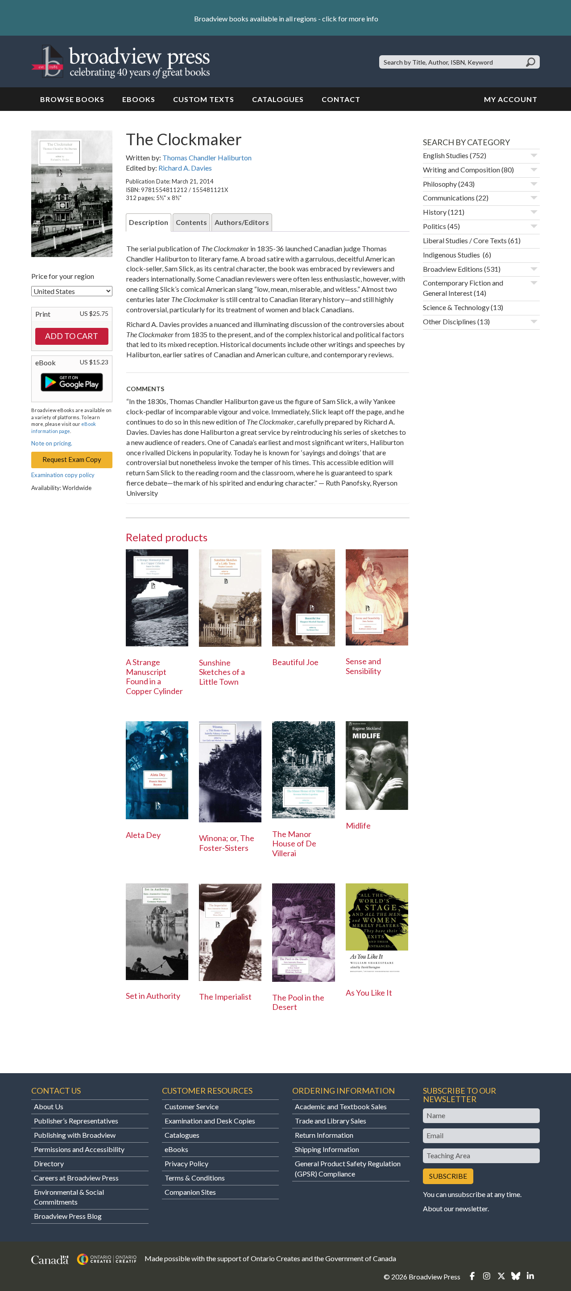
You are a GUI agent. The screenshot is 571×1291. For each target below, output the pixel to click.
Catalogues (278, 99)
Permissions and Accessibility (79, 1149)
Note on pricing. (51, 443)
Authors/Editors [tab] (242, 222)
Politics (434, 226)
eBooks (138, 99)
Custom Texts (203, 99)
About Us (48, 1106)
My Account (511, 99)
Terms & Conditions (195, 1177)
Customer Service (192, 1106)
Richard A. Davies (185, 167)
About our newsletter (455, 1208)
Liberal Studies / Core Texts (465, 240)
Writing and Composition (461, 169)
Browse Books (72, 99)
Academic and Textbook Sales (341, 1106)
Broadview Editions (453, 269)
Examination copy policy (63, 474)
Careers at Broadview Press (76, 1177)
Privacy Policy (186, 1163)
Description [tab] (148, 222)
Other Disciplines (449, 321)
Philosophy (440, 184)
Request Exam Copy (71, 459)
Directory (49, 1163)
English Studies (445, 155)
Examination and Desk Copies (210, 1120)
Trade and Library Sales (330, 1120)
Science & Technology (456, 307)
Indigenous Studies (452, 254)
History (435, 212)
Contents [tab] (191, 222)
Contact (341, 99)
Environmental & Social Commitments (69, 1197)
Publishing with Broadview (75, 1135)
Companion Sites (190, 1192)
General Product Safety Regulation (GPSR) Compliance (348, 1168)
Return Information (324, 1135)
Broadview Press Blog (68, 1216)
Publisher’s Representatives (76, 1120)
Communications (449, 197)
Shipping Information (327, 1149)
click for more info (350, 18)
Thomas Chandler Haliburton (207, 157)
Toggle (534, 155)
